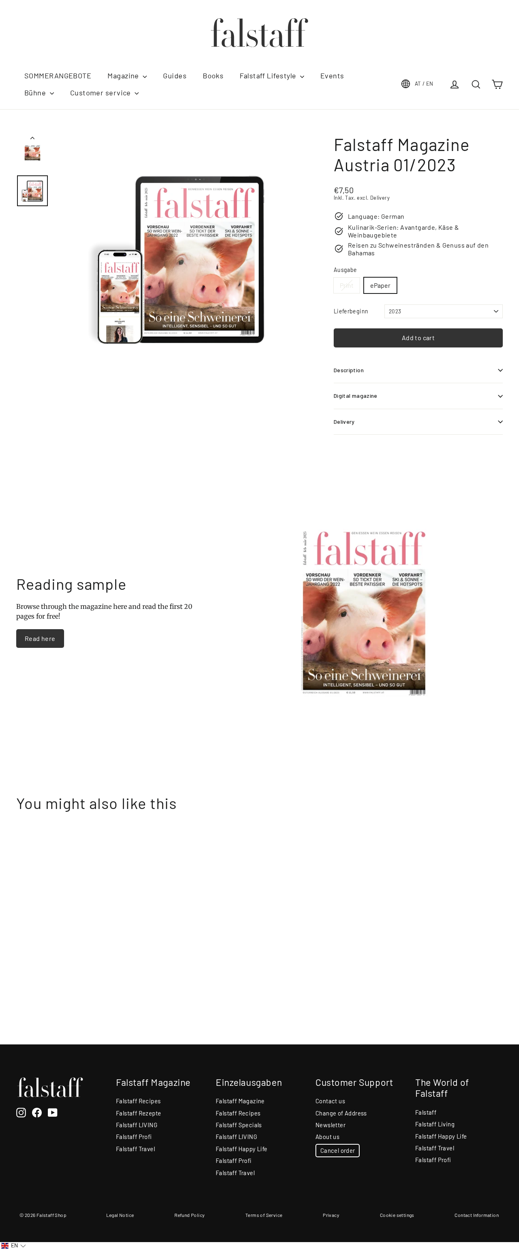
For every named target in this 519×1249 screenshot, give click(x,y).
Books (213, 75)
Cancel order (337, 1150)
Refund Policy (189, 1215)
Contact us (330, 1100)
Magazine (124, 75)
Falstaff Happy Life (242, 1148)
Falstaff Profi (134, 1136)
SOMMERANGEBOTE (57, 75)
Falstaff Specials (239, 1124)
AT (424, 83)
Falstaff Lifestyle (269, 75)
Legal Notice (120, 1215)
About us (327, 1136)
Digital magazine (355, 395)
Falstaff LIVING (136, 1124)
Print (347, 285)
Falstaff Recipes (138, 1100)
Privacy (331, 1215)
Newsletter (330, 1124)
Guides (175, 75)
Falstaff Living (435, 1124)
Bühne (36, 92)
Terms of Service (263, 1215)
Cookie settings (397, 1215)
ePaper (380, 285)
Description (349, 370)
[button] (13, 1245)
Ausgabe (345, 270)
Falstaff (425, 1112)
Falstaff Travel (135, 1148)
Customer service (101, 92)
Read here (40, 638)
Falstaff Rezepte (138, 1113)
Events (332, 75)
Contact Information (477, 1215)
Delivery (344, 421)
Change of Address (341, 1113)
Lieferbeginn (351, 311)
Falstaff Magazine (240, 1100)
